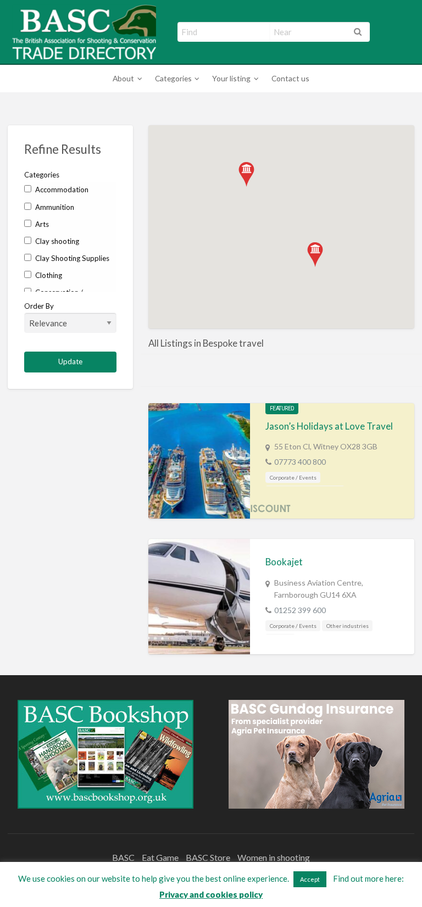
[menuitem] (125, 78)
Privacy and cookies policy (211, 894)
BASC (123, 857)
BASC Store (208, 857)
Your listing (231, 78)
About (123, 78)
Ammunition (54, 207)
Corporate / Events (293, 477)
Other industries (347, 625)
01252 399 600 (300, 610)
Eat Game (160, 857)
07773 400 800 (300, 461)
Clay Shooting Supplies (71, 258)
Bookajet (284, 561)
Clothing (48, 275)
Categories (173, 78)
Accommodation (61, 189)
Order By (39, 306)
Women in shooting (273, 857)
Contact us (290, 78)
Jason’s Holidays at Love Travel (329, 426)
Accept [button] (310, 879)
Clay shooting (56, 241)
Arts (41, 224)
